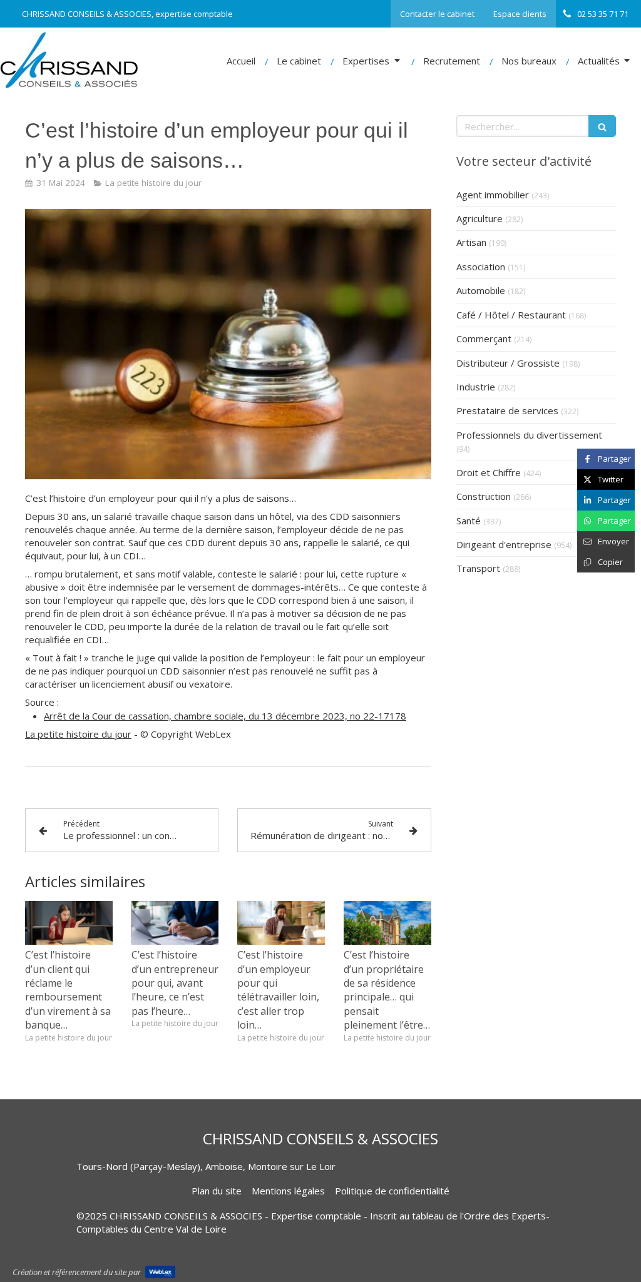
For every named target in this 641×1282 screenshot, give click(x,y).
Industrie (475, 386)
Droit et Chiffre (488, 472)
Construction (483, 496)
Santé (468, 520)
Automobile (480, 290)
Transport (478, 568)
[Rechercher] (602, 126)
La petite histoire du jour (78, 734)
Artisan (471, 242)
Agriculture (479, 218)
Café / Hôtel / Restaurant (511, 314)
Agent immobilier (492, 194)
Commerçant (483, 338)
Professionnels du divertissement (529, 435)
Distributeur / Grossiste (508, 363)
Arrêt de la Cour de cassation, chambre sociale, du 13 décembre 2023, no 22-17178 (225, 716)
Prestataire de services (507, 410)
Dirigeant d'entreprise (503, 544)
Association (480, 266)
